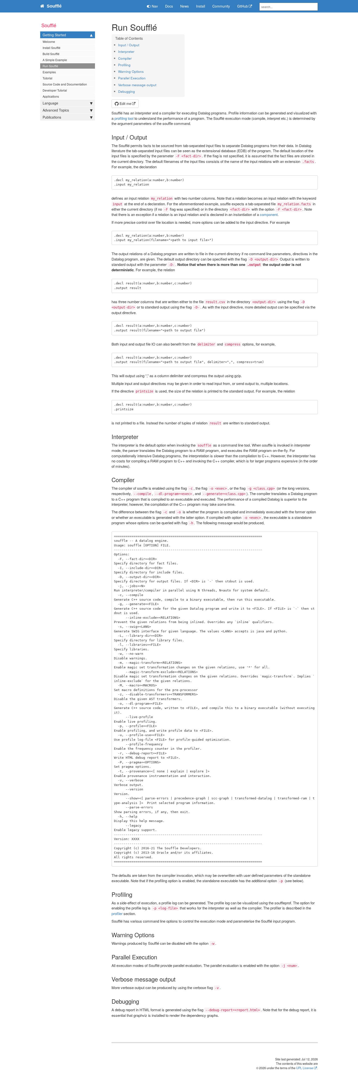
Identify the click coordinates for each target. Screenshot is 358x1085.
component (269, 214)
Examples (49, 72)
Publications (52, 117)
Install (200, 6)
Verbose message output (137, 85)
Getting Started (54, 34)
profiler (117, 913)
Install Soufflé (51, 48)
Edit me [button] (125, 103)
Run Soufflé (50, 66)
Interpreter (126, 51)
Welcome (49, 41)
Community (221, 6)
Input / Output (128, 45)
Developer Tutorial (55, 90)
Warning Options (131, 71)
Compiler (125, 58)
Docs (169, 6)
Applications (51, 96)
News (184, 6)
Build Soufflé (51, 54)
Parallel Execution (132, 78)
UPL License (304, 1068)
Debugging (126, 91)
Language (50, 103)
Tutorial (47, 78)
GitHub (242, 6)
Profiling (124, 65)
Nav (154, 6)
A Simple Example (55, 60)
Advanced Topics (56, 110)
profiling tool (123, 118)
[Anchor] (140, 45)
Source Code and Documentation (65, 84)
